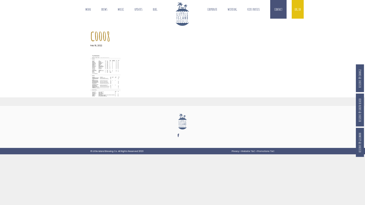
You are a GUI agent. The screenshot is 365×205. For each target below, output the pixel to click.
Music (121, 9)
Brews (104, 9)
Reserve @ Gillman (360, 142)
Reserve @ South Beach (360, 110)
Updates (138, 9)
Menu (88, 9)
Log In (298, 9)
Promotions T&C (266, 151)
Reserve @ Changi (360, 78)
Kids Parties (253, 9)
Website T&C (248, 151)
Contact (278, 9)
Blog (155, 9)
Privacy (235, 151)
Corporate (212, 9)
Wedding (232, 9)
